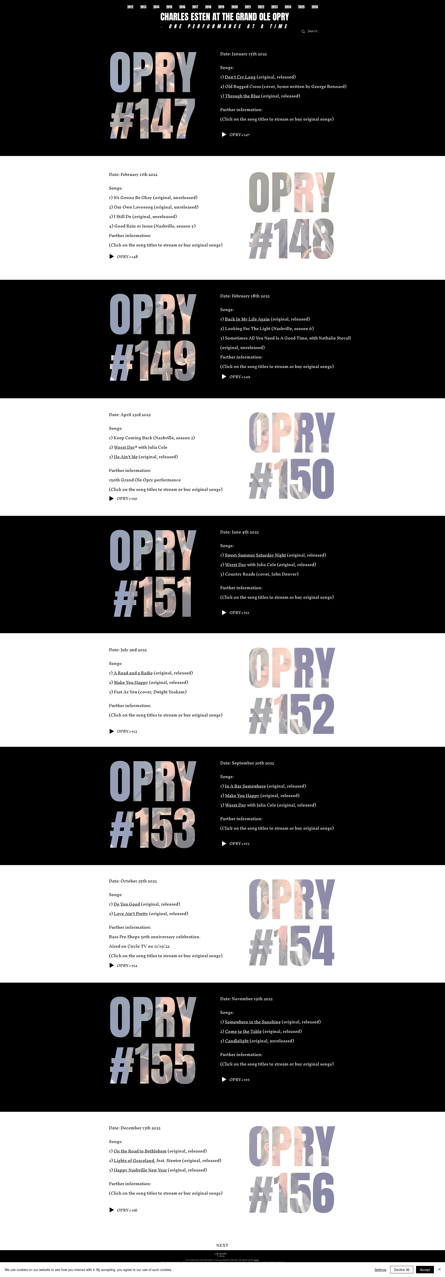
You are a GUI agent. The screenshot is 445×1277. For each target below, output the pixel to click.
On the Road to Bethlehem (140, 1151)
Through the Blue (242, 96)
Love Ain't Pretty (131, 913)
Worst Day (124, 447)
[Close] (439, 1269)
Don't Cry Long (240, 77)
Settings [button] (380, 1269)
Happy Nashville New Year (140, 1170)
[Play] (224, 134)
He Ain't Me (126, 456)
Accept (425, 1269)
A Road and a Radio (133, 673)
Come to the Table (243, 1031)
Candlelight (237, 1041)
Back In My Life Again (247, 319)
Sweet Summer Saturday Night (255, 555)
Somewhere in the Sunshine (253, 1022)
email (256, 1260)
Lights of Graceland (134, 1160)
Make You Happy (131, 682)
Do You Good (127, 904)
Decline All (401, 1269)
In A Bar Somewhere (245, 786)
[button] (130, 6)
